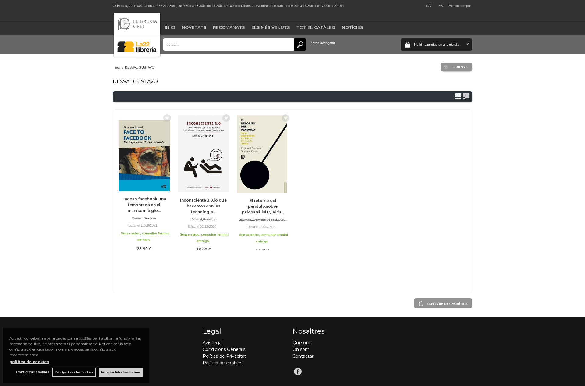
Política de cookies (222, 363)
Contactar (303, 356)
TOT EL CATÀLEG (315, 27)
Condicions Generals (224, 349)
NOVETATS (194, 27)
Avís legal (212, 342)
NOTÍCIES (352, 27)
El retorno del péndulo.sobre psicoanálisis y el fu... (263, 206)
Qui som (301, 342)
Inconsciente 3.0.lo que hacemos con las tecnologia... (203, 206)
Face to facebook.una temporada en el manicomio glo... (144, 205)
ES (440, 6)
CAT (429, 6)
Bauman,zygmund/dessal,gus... (263, 219)
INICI (170, 27)
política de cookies (29, 361)
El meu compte (460, 6)
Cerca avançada (323, 43)
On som (301, 349)
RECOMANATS (229, 27)
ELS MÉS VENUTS (270, 27)
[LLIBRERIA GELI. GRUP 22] (137, 55)
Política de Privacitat (224, 356)
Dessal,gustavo (144, 218)
